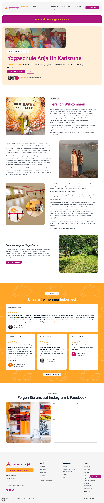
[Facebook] (7, 490)
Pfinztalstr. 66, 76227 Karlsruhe (15, 485)
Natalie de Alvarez (11, 475)
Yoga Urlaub (54, 6)
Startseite (24, 6)
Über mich (35, 6)
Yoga (43, 6)
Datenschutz (94, 498)
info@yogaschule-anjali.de (13, 482)
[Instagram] (10, 490)
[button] (3, 499)
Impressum (87, 498)
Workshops (66, 6)
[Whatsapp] (13, 490)
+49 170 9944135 (11, 478)
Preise (53, 9)
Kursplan (78, 6)
